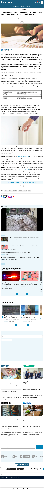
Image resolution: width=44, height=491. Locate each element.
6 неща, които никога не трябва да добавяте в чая (31, 427)
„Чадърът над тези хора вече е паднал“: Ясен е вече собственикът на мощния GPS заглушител (24, 238)
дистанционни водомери (23, 156)
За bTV (1, 474)
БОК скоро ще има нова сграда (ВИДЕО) (32, 382)
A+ (42, 49)
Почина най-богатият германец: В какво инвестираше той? (11, 398)
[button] (17, 294)
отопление (15, 190)
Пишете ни (41, 474)
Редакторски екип (8, 49)
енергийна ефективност (23, 190)
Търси (40, 446)
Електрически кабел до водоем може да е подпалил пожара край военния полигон (20, 257)
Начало (20, 9)
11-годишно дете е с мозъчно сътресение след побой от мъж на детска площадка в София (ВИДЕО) (30, 317)
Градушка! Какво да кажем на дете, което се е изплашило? (9, 419)
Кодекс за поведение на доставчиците (23, 474)
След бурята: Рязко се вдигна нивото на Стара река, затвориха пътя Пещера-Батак (19, 233)
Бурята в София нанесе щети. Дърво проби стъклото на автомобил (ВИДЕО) (19, 262)
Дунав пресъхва (16, 6)
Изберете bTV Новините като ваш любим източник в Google (23, 182)
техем (29, 190)
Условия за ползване (34, 474)
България (24, 9)
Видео (30, 6)
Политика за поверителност (11, 474)
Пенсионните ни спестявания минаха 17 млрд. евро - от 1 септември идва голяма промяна (11, 383)
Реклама (5, 473)
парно (6, 190)
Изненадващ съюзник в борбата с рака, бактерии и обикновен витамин (32, 433)
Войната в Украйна (24, 6)
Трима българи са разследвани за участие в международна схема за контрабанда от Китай (10, 284)
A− (39, 49)
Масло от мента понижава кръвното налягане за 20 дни (31, 419)
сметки (10, 190)
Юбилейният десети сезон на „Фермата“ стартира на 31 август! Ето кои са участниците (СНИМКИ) (11, 434)
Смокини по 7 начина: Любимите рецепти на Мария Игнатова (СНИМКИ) (11, 427)
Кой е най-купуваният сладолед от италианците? (9, 392)
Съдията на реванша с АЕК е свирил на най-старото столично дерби (32, 396)
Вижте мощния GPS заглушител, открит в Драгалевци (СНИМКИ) (16, 252)
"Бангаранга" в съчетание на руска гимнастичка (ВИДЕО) (31, 390)
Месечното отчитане (24, 169)
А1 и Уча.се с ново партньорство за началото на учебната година (23, 245)
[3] (37, 2)
